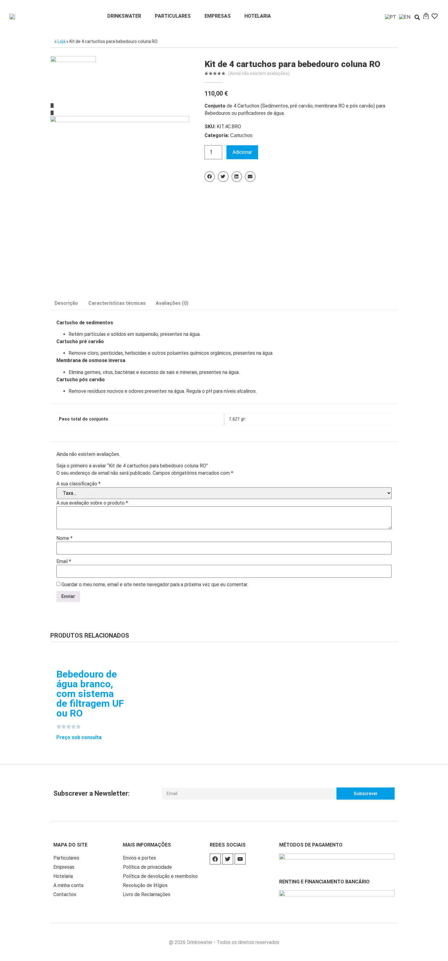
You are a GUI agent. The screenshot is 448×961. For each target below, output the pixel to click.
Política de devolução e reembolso (160, 876)
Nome (64, 538)
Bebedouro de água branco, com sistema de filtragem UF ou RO (90, 693)
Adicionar (242, 152)
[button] (417, 17)
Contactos (64, 894)
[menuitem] (389, 16)
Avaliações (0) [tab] (172, 303)
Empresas (217, 16)
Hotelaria (257, 16)
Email (63, 561)
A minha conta (68, 885)
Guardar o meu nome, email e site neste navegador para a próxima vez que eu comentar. (155, 584)
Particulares (173, 16)
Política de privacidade (147, 867)
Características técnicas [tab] (117, 303)
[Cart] (426, 16)
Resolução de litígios (145, 885)
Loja (62, 41)
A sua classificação (78, 483)
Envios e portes (139, 858)
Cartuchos (241, 135)
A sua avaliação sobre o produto (92, 503)
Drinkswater (124, 16)
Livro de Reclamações (146, 894)
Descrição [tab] (66, 303)
